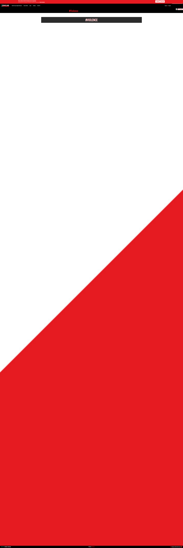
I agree (157, 1)
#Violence (93, 546)
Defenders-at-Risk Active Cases (175, 546)
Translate (180, 9)
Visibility (34, 5)
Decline (162, 1)
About (30, 5)
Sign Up (170, 5)
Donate (166, 5)
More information (42, 2)
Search (38, 5)
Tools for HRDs (26, 5)
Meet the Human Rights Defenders (17, 5)
